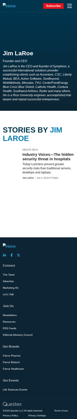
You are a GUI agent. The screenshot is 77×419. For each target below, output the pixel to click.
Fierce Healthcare (13, 368)
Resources (9, 321)
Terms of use (61, 410)
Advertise (8, 281)
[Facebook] (13, 255)
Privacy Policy (10, 415)
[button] (69, 6)
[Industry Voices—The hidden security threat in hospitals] (9, 151)
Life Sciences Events (15, 389)
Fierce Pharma (11, 355)
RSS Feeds (9, 328)
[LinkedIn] (5, 255)
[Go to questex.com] (12, 404)
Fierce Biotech (11, 362)
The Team (9, 274)
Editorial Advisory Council (18, 334)
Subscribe (53, 5)
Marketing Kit (10, 287)
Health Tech (30, 149)
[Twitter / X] (19, 255)
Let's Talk (8, 294)
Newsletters (10, 315)
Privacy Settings (37, 415)
